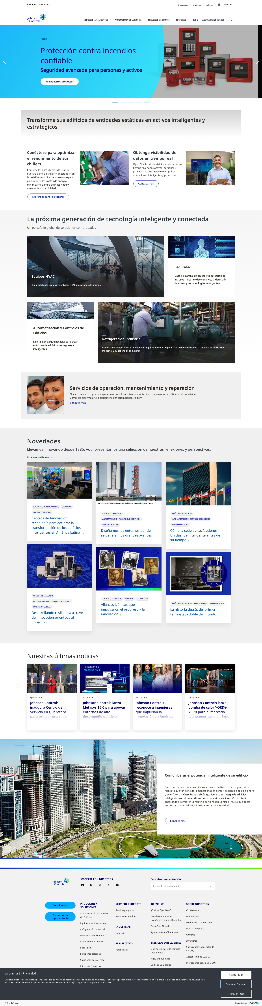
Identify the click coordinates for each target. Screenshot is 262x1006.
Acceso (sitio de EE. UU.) (198, 956)
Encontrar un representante (60, 917)
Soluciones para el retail (92, 959)
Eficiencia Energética (91, 966)
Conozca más (146, 183)
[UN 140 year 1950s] (198, 483)
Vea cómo (55, 80)
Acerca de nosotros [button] (213, 20)
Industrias (121, 932)
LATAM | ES (227, 4)
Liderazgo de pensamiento (46, 506)
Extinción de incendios (91, 941)
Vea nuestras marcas (38, 4)
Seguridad (67, 506)
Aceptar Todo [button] (236, 974)
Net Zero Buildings (160, 958)
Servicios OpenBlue (126, 916)
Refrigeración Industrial (92, 929)
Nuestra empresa (195, 928)
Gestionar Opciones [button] (236, 984)
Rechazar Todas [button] (236, 993)
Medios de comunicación (199, 922)
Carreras (190, 934)
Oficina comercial (42, 512)
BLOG (195, 20)
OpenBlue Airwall (160, 926)
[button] (6, 61)
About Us (129, 598)
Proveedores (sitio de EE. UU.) (201, 962)
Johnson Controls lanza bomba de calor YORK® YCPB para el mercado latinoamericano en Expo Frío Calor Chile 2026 (208, 711)
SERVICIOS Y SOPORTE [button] (158, 20)
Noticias (209, 5)
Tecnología (142, 598)
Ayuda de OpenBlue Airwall (165, 932)
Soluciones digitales (90, 953)
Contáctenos (60, 905)
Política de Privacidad (13, 1003)
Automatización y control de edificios (121, 519)
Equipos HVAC (200, 603)
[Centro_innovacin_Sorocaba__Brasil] (59, 480)
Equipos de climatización (93, 923)
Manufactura (217, 603)
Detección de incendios (92, 935)
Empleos (197, 5)
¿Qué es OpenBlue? (161, 910)
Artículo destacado (112, 513)
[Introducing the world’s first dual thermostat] (198, 573)
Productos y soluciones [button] (128, 20)
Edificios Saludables (161, 964)
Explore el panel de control (48, 196)
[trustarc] (253, 1003)
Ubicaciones (192, 916)
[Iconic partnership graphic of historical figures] (129, 569)
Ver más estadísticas (38, 457)
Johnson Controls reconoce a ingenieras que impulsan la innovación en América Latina (154, 711)
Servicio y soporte (125, 910)
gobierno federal (42, 606)
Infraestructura (110, 524)
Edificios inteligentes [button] (96, 20)
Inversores (183, 5)
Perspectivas (122, 949)
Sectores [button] (181, 20)
